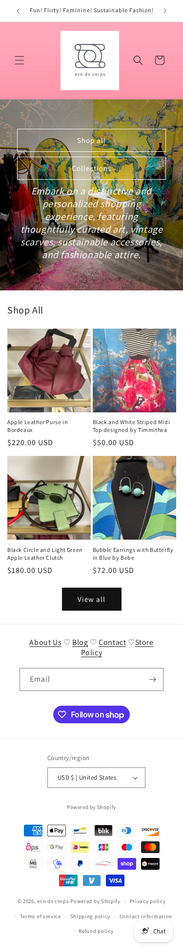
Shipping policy (90, 916)
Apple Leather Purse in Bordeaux (37, 425)
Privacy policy (148, 901)
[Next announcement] (165, 11)
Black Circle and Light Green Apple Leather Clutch (45, 553)
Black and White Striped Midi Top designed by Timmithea (131, 425)
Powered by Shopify (91, 807)
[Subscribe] (152, 679)
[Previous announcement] (18, 11)
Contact (112, 642)
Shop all (91, 139)
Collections (91, 167)
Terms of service (40, 916)
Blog (80, 642)
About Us (45, 642)
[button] (19, 60)
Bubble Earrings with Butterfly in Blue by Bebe (133, 553)
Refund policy (96, 931)
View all (91, 599)
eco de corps (53, 901)
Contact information (146, 916)
